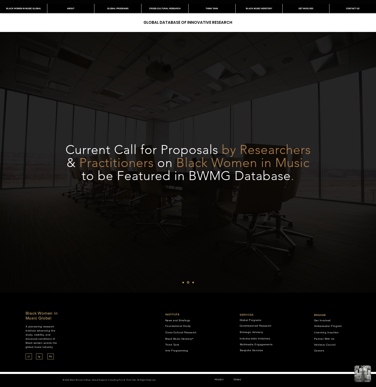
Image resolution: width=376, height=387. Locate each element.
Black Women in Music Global (42, 315)
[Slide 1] (183, 282)
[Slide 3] (193, 282)
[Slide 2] (188, 282)
